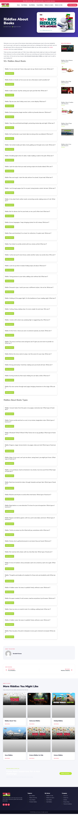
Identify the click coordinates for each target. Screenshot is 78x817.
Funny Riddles (40, 5)
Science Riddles (58, 755)
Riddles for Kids (58, 5)
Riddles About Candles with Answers (67, 103)
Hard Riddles (32, 5)
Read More (63, 63)
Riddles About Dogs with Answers (66, 124)
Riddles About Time (10, 721)
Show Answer (9, 73)
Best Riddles (24, 5)
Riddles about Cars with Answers (66, 145)
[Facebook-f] (4, 805)
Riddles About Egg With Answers (66, 82)
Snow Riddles (9, 755)
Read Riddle (7, 723)
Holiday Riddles (58, 721)
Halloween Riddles (34, 721)
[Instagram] (9, 805)
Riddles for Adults (49, 5)
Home (18, 5)
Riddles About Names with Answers (67, 61)
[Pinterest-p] (6, 805)
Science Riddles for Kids (36, 755)
